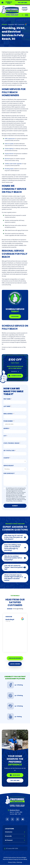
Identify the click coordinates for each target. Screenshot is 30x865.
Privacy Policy (9, 501)
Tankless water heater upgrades (13, 163)
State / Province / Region (11, 443)
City (5, 435)
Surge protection (9, 153)
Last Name (7, 406)
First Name (7, 399)
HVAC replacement (10, 138)
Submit (15, 506)
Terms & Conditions (17, 501)
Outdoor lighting (9, 148)
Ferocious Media (22, 859)
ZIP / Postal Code (9, 450)
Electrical (7, 158)
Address (6, 428)
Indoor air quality (9, 143)
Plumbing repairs (9, 168)
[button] (22, 15)
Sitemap (19, 862)
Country (6, 458)
